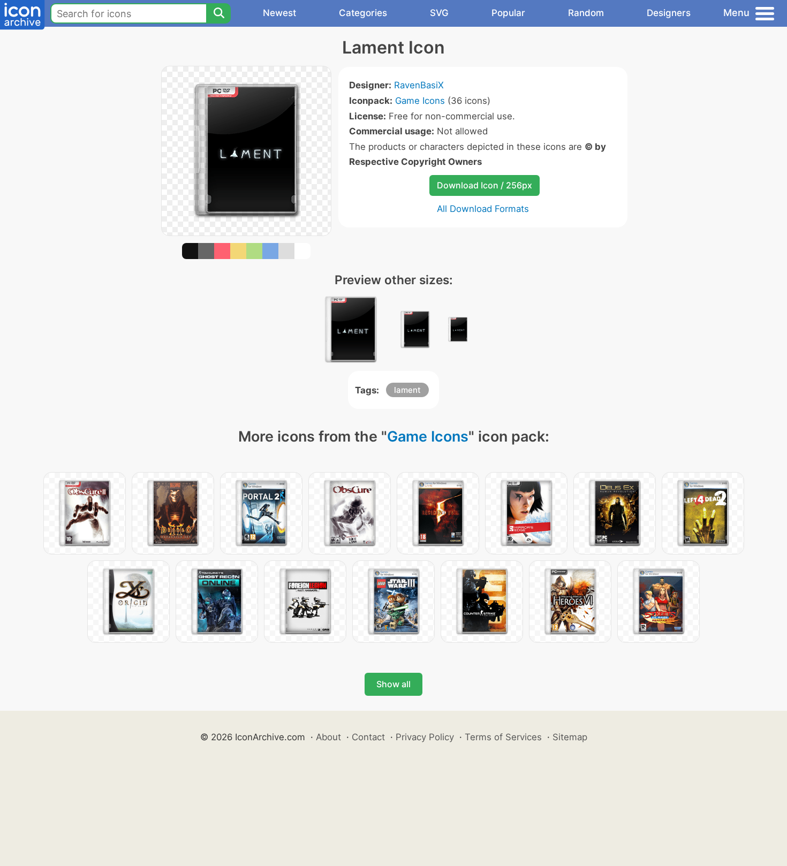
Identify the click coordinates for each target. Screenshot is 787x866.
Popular (508, 12)
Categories (363, 12)
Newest (279, 12)
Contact (368, 737)
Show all (393, 684)
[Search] (218, 13)
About (328, 737)
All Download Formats (483, 208)
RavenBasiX (419, 85)
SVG (439, 12)
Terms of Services (503, 737)
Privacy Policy (425, 737)
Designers (669, 12)
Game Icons (420, 100)
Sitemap (570, 737)
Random (586, 12)
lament (407, 390)
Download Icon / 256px (484, 185)
